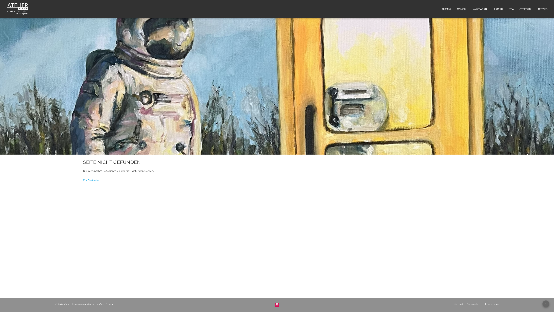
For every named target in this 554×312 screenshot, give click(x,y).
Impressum (492, 304)
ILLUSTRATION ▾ (480, 9)
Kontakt (458, 304)
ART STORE (525, 9)
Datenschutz (474, 304)
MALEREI (461, 9)
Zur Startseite (91, 180)
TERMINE (446, 9)
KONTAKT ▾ (542, 9)
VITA (511, 9)
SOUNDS (498, 9)
